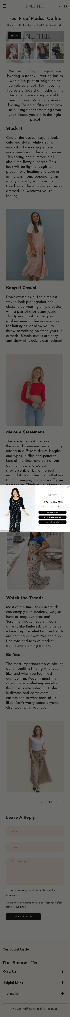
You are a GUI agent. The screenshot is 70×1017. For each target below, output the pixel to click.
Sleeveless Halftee (52, 512)
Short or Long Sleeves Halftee (52, 517)
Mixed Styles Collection (52, 522)
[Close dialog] (68, 487)
